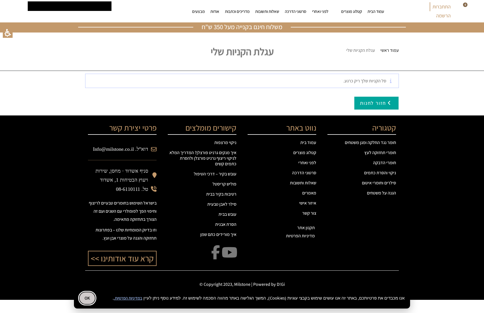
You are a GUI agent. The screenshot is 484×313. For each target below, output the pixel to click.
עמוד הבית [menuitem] (375, 11)
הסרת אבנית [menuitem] (225, 224)
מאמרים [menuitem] (309, 193)
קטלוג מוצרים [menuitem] (351, 11)
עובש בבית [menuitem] (227, 214)
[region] (348, 51)
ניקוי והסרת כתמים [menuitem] (380, 173)
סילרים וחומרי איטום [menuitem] (379, 183)
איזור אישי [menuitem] (307, 203)
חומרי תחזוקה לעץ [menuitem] (380, 153)
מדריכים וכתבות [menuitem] (237, 11)
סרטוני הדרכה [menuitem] (295, 11)
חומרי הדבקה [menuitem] (384, 163)
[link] (146, 11)
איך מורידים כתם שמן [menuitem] (218, 234)
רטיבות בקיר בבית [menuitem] (221, 194)
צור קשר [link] (309, 213)
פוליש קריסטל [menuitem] (224, 184)
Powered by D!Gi (269, 284)
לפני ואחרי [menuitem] (320, 11)
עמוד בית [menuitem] (308, 142)
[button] (8, 33)
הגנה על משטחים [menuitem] (381, 193)
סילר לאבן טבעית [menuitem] (221, 204)
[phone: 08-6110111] (128, 11)
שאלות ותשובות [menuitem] (267, 11)
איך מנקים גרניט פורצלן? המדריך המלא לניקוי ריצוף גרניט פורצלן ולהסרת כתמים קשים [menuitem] (202, 158)
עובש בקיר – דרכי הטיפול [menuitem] (215, 174)
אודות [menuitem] (214, 11)
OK (87, 298)
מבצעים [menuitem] (198, 11)
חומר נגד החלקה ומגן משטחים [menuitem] (370, 142)
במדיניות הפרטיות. (128, 298)
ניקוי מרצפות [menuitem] (225, 142)
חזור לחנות (374, 103)
